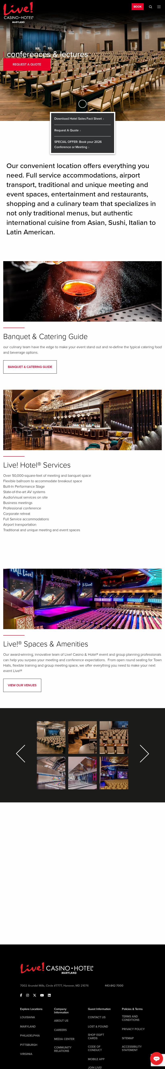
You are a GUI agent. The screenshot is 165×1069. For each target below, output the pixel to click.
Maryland (28, 1026)
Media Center (64, 1039)
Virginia (26, 1054)
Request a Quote (27, 64)
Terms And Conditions (130, 1018)
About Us (61, 1020)
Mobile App (96, 1059)
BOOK (138, 6)
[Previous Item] (21, 754)
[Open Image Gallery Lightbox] (51, 737)
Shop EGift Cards (96, 1036)
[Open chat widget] (156, 1058)
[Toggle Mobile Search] (150, 7)
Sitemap (128, 1038)
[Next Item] (144, 754)
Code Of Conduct (95, 1048)
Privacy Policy (133, 1029)
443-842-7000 (114, 985)
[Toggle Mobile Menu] (159, 7)
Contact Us (96, 1017)
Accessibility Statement (132, 1048)
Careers (60, 1030)
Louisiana (27, 1017)
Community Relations (62, 1049)
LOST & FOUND (98, 1026)
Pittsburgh (28, 1045)
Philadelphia (30, 1035)
